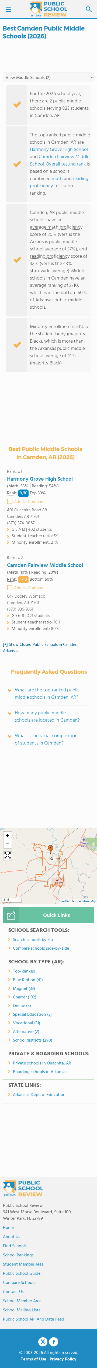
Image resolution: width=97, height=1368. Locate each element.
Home (8, 1228)
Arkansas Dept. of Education (39, 1095)
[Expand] (8, 856)
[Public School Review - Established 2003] (48, 9)
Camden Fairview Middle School (45, 565)
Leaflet (65, 901)
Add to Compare (29, 502)
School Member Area (22, 1301)
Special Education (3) (32, 1014)
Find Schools (15, 1246)
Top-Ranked (24, 971)
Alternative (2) (26, 1032)
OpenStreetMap (85, 901)
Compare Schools (19, 1283)
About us (11, 1237)
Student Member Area (23, 1264)
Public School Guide (21, 1273)
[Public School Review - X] (42, 1342)
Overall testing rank (66, 164)
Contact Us (13, 1292)
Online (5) (22, 1006)
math (57, 179)
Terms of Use (33, 1359)
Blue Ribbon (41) (28, 980)
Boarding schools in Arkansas (40, 1072)
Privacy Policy (63, 1359)
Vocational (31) (26, 1023)
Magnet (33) (24, 988)
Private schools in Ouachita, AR (42, 1063)
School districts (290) (32, 1040)
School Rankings (18, 1255)
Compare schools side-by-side (41, 948)
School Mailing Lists (21, 1310)
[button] (50, 849)
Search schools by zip (33, 940)
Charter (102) (24, 997)
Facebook (53, 1342)
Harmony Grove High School (59, 150)
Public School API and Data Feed (33, 1319)
